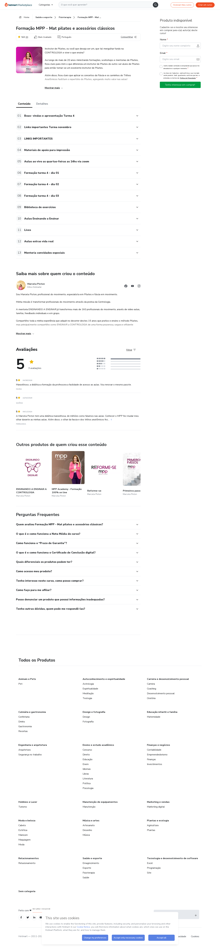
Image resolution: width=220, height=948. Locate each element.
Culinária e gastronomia (32, 712)
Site (149, 872)
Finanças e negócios (158, 745)
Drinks (21, 721)
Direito (86, 754)
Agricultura (152, 825)
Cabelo (22, 825)
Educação (87, 759)
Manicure (23, 835)
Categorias (44, 4)
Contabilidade (154, 749)
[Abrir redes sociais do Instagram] (139, 287)
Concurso (87, 749)
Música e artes (91, 820)
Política (87, 783)
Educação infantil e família (162, 712)
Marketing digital (156, 806)
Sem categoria (26, 891)
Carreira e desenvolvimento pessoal (168, 679)
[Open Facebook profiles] (21, 917)
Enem (86, 764)
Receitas (23, 731)
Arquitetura (24, 749)
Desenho (87, 830)
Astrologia (88, 684)
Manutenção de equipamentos (100, 802)
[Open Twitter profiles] (27, 917)
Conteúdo (24, 104)
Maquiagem (24, 839)
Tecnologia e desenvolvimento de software (172, 858)
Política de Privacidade (188, 78)
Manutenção (89, 806)
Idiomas (87, 769)
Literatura (88, 778)
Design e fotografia (94, 712)
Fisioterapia (89, 872)
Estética (22, 830)
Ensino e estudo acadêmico (98, 745)
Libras (86, 773)
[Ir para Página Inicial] (19, 4)
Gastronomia (25, 726)
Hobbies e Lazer (27, 802)
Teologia (87, 698)
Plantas (151, 830)
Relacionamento (26, 863)
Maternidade (153, 716)
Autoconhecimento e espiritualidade (104, 679)
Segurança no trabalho (30, 754)
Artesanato (89, 825)
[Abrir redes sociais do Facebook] (125, 287)
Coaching (151, 688)
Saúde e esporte (92, 858)
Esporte (87, 868)
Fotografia (88, 721)
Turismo (22, 806)
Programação (154, 868)
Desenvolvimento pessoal (161, 693)
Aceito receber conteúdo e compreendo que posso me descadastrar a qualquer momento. (181, 67)
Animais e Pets (27, 679)
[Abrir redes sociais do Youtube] (132, 287)
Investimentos (154, 764)
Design (86, 716)
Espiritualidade (90, 688)
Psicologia (88, 788)
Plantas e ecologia (158, 820)
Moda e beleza (26, 820)
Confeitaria (23, 716)
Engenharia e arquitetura (32, 745)
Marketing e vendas (158, 802)
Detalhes (42, 104)
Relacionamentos (28, 858)
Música (86, 835)
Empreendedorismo (157, 754)
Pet (20, 684)
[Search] (155, 4)
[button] (75, 115)
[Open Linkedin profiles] (34, 917)
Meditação (88, 693)
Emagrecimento (91, 863)
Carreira (151, 684)
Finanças (151, 759)
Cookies (195, 936)
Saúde (86, 877)
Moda (21, 844)
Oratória (151, 698)
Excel (150, 863)
